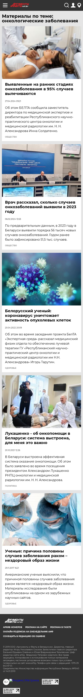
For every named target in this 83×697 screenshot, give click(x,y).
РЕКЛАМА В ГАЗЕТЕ (60, 627)
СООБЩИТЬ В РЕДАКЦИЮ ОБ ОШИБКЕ (24, 636)
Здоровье (10, 368)
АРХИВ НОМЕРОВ (12, 627)
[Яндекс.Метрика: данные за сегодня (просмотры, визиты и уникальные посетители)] (24, 680)
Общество (11, 137)
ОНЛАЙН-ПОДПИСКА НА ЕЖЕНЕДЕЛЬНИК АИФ (28, 631)
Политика (11, 486)
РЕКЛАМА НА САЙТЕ (36, 627)
